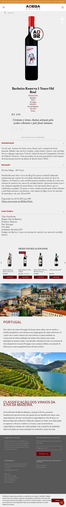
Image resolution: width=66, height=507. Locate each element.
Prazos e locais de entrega (10, 476)
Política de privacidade (9, 480)
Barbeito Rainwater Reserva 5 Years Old (8, 270)
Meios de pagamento (9, 482)
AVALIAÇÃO (5, 165)
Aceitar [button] (57, 500)
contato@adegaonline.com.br (11, 470)
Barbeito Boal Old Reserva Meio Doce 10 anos (40, 270)
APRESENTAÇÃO (7, 143)
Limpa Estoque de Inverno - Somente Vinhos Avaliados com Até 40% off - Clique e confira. (32, 1)
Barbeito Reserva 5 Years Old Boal (24, 270)
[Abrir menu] (4, 7)
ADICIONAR (10, 277)
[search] (34, 13)
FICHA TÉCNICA (7, 211)
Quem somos (7, 474)
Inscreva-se (43, 453)
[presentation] (1, 263)
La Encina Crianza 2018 (55, 270)
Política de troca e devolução (11, 478)
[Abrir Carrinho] (62, 7)
